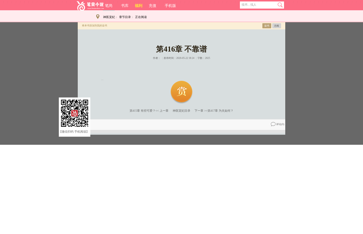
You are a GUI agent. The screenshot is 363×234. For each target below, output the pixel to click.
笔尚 (109, 6)
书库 (125, 6)
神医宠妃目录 (181, 110)
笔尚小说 (90, 5)
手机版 (170, 6)
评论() (280, 124)
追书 (266, 25)
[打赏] (181, 92)
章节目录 (125, 17)
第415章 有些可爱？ (142, 110)
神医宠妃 (109, 17)
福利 (138, 6)
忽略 (276, 25)
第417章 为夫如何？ (220, 110)
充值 (152, 6)
